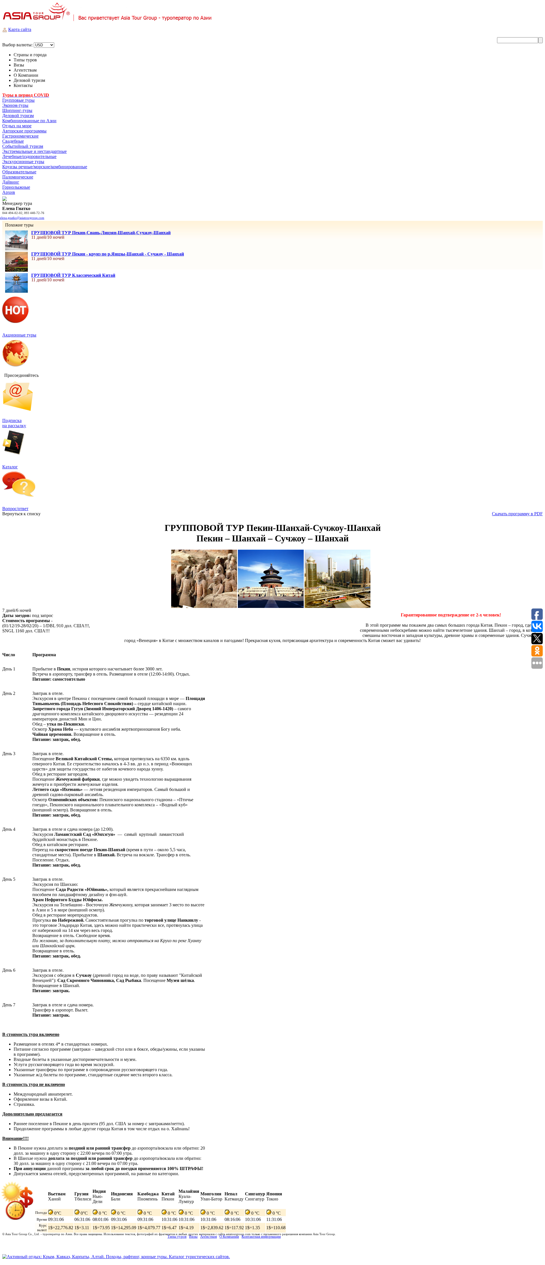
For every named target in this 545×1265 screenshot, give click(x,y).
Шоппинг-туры (17, 110)
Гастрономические (20, 136)
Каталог (10, 466)
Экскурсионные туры (23, 161)
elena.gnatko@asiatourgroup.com (22, 217)
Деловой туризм (18, 115)
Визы (193, 1236)
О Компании (229, 1236)
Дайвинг (10, 182)
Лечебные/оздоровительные (29, 156)
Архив (8, 192)
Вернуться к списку (21, 513)
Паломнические (17, 177)
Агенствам (208, 1236)
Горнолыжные (16, 187)
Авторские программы (24, 130)
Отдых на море (17, 125)
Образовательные (19, 171)
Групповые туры (18, 100)
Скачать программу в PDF (517, 513)
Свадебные (13, 141)
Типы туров (176, 1236)
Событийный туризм (22, 146)
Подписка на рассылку (14, 423)
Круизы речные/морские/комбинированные (44, 166)
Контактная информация (261, 1236)
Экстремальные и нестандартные (34, 151)
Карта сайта (19, 29)
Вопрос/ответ (15, 508)
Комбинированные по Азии (29, 120)
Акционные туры (19, 335)
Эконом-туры (15, 105)
